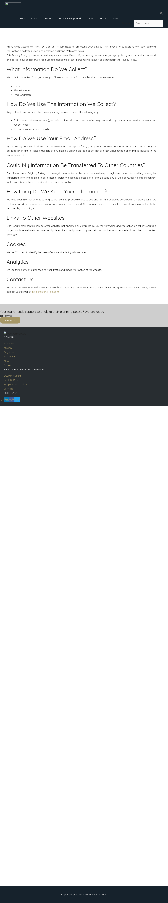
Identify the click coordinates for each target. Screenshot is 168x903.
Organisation (11, 352)
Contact (115, 18)
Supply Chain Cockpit (15, 384)
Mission (8, 347)
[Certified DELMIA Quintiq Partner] (13, 4)
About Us (9, 343)
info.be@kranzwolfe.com (45, 291)
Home (23, 18)
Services (49, 18)
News (91, 18)
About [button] (34, 18)
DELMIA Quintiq (12, 375)
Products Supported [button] (70, 18)
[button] (142, 14)
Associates (9, 356)
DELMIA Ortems (12, 380)
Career (102, 18)
